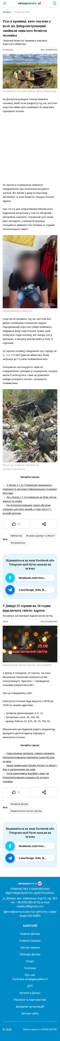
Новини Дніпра (30, 934)
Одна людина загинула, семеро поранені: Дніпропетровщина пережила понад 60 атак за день (29, 757)
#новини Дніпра (19, 804)
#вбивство (16, 535)
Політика (30, 968)
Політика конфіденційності (30, 979)
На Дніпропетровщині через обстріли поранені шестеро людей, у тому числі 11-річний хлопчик (27, 509)
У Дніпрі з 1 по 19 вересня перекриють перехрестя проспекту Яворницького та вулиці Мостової (30, 489)
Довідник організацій (30, 1006)
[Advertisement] (30, 147)
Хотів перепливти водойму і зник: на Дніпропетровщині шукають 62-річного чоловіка (26, 777)
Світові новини (30, 947)
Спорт (30, 961)
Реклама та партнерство (30, 1000)
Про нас (30, 975)
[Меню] (5, 3)
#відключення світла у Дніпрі (26, 811)
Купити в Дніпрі (30, 993)
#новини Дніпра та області (40, 535)
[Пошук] (55, 3)
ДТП (30, 986)
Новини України (29, 940)
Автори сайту (30, 1013)
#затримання (18, 542)
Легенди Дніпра (30, 954)
